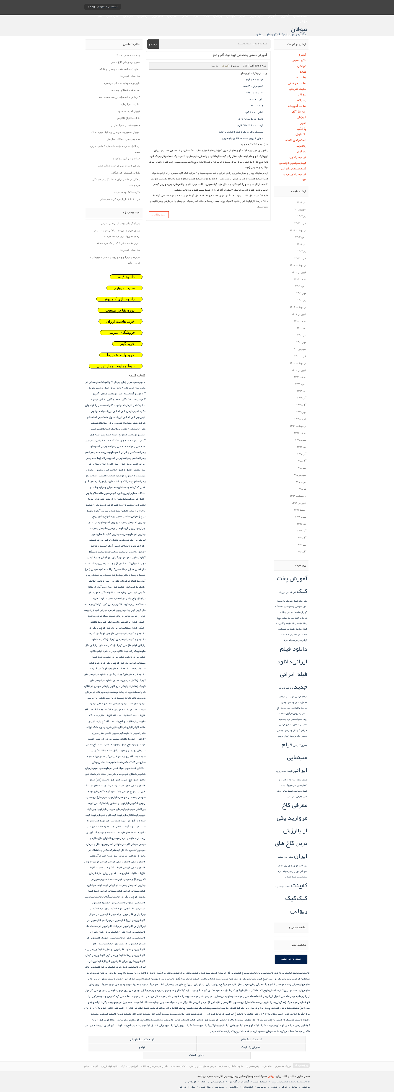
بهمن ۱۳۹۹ (300, 384)
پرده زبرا (265, 1008)
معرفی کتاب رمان (149, 984)
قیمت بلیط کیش (208, 973)
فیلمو (142, 1047)
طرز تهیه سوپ (109, 797)
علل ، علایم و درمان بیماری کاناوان (122, 838)
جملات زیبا (302, 623)
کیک (302, 899)
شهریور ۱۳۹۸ (299, 474)
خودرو (98, 616)
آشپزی (285, 16)
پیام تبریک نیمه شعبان (296, 877)
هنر (100, 16)
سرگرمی (172, 16)
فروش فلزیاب (122, 867)
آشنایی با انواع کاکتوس (128, 118)
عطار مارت (302, 725)
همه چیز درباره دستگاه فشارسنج (123, 139)
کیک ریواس (236, 1025)
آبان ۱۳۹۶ (301, 551)
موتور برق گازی (149, 990)
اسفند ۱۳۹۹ (300, 377)
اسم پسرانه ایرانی (126, 458)
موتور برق (288, 857)
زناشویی (142, 16)
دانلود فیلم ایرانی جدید (292, 675)
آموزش (272, 16)
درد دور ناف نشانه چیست (131, 698)
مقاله (206, 16)
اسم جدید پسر (108, 434)
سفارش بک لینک (251, 1047)
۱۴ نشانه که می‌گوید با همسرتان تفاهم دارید (277, 1031)
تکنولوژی (157, 16)
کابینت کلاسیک (294, 1019)
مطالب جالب (299, 77)
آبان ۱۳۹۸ (301, 460)
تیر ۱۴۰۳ (301, 216)
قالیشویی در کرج (115, 955)
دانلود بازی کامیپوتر (119, 299)
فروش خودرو (99, 861)
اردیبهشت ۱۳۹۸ (298, 495)
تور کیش (117, 557)
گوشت (118, 1025)
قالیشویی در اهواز (99, 914)
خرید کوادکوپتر (99, 604)
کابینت (299, 886)
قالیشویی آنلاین (111, 896)
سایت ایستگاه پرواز (134, 756)
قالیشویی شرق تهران (133, 961)
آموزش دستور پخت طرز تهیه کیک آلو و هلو (240, 55)
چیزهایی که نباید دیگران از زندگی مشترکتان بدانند (205, 1014)
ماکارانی (109, 973)
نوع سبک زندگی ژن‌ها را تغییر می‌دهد (276, 1002)
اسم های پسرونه (110, 452)
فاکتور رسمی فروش (119, 861)
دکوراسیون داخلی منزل (111, 733)
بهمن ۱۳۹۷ (300, 516)
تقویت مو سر (293, 612)
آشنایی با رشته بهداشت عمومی (117, 393)
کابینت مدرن (124, 1014)
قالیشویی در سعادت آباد (99, 926)
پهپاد (214, 1008)
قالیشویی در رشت (123, 926)
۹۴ (304, 180)
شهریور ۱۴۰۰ (299, 349)
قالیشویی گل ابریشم (229, 973)
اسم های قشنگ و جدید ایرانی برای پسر (107, 440)
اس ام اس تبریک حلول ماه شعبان (116, 417)
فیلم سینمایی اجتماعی (292, 163)
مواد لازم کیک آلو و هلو (183, 990)
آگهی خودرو (119, 399)
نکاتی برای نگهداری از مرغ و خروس (212, 1002)
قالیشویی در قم (102, 943)
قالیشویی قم (108, 967)
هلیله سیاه (283, 871)
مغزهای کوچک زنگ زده (235, 990)
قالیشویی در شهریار (112, 937)
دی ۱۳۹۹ (301, 391)
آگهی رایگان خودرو (101, 399)
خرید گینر (127, 344)
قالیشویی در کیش (96, 955)
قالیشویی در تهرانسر (113, 920)
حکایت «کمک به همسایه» (290, 629)
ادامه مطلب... (158, 214)
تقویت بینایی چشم (298, 607)
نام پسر (209, 996)
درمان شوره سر (293, 697)
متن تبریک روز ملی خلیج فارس (272, 978)
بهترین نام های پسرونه (132, 534)
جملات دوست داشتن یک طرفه (128, 575)
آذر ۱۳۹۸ (301, 454)
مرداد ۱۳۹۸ (300, 482)
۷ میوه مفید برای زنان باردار (125, 125)
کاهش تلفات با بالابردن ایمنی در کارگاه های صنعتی (223, 1019)
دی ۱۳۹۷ (301, 523)
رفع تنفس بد (252, 1066)
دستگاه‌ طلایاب (129, 715)
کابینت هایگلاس (107, 1014)
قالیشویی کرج (249, 973)
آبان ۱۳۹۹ (301, 405)
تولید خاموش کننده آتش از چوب (127, 563)
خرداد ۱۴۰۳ (300, 223)
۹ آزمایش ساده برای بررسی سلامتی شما (119, 97)
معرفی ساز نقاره (294, 797)
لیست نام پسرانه (123, 973)
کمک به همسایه (282, 887)
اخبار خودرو (132, 411)
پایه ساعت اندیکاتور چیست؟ (125, 90)
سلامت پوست (113, 762)
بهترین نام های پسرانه (102, 528)
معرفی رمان (256, 984)
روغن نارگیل (292, 714)
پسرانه (301, 100)
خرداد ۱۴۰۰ (300, 356)
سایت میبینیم (124, 288)
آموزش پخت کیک (135, 399)
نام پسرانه (198, 996)
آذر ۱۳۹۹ (301, 397)
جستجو (153, 44)
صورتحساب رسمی (120, 785)
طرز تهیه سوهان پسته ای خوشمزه (122, 83)
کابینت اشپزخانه (141, 1014)
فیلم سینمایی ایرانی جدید (108, 891)
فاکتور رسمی (138, 861)
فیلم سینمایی (298, 157)
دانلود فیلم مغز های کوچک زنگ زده (110, 668)
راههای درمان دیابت (290, 708)
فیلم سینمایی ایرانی (293, 169)
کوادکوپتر (145, 1019)
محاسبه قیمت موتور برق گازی (191, 978)
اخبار (242, 16)
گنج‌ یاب (127, 1025)
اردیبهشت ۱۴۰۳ (298, 230)
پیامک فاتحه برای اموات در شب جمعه (164, 1008)
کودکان (230, 16)
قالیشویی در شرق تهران (132, 932)
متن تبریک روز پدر (244, 978)
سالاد (109, 750)
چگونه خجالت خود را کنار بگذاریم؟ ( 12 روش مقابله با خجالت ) (270, 1014)
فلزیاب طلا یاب (137, 873)
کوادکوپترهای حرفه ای (297, 1025)
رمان (139, 750)
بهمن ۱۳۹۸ (300, 439)
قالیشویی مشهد (301, 973)
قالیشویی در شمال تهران (104, 932)
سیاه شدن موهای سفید (289, 719)
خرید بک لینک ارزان (142, 1039)
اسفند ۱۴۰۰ (300, 321)
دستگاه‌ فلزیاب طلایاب (109, 715)
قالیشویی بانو (126, 908)
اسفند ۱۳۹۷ (300, 509)
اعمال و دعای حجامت (121, 469)
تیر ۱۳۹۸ (301, 488)
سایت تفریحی (297, 89)
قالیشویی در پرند (94, 949)
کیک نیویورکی (183, 1025)
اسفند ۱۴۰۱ (300, 279)
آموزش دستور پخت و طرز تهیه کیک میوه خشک (115, 132)
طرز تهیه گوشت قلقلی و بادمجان (121, 826)
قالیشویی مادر (92, 967)
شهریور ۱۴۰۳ (299, 209)
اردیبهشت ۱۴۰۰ (298, 363)
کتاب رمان (174, 1019)
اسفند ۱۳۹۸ (300, 433)
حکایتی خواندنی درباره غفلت (293, 635)
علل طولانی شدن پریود (113, 844)
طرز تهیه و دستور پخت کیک (114, 803)
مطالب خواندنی (297, 83)
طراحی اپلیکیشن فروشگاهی (125, 172)
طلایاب (99, 826)
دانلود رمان (117, 651)
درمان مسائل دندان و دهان (112, 703)
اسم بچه (122, 434)
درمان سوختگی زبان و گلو (101, 698)
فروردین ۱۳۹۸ (299, 502)
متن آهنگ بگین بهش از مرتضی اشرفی (120, 223)
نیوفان (302, 95)
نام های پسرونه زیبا (225, 996)
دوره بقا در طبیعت (120, 310)
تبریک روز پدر (137, 540)
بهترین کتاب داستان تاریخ (105, 534)
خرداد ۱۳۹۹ (300, 418)
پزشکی (217, 16)
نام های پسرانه (244, 996)
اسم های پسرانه (136, 446)
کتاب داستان (188, 1019)
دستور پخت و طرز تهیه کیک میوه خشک (115, 709)
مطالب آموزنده (297, 106)
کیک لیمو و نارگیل (219, 1025)
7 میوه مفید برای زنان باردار (129, 382)
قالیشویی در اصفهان (122, 914)
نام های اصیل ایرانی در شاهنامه (271, 996)
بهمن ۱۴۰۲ (300, 237)
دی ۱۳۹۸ (301, 446)
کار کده (255, 1019)
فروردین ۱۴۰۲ (299, 272)
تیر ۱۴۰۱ (301, 300)
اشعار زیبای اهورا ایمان (113, 464)
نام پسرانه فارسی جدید (158, 996)
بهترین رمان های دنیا (127, 528)
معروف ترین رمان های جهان (124, 984)
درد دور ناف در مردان (97, 692)
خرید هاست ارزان (120, 321)
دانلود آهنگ (196, 1055)
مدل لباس (112, 16)
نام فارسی (295, 996)
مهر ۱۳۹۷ (301, 544)
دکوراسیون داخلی (135, 733)
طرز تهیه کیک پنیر (120, 820)
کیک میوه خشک (200, 1025)
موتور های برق (291, 866)
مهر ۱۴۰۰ (301, 342)
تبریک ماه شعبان (284, 601)
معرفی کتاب (165, 984)
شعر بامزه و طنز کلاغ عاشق (125, 62)
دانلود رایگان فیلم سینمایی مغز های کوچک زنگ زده (116, 633)
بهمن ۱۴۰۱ (300, 286)
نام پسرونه (138, 996)
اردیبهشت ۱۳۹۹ (298, 426)
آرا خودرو (140, 393)
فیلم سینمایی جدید (294, 174)
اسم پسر (96, 452)
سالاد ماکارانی (98, 750)
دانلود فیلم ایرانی (109, 1066)
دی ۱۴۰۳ (301, 202)
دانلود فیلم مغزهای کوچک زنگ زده (126, 674)
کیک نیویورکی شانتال (162, 1025)
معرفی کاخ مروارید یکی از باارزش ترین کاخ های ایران (291, 831)
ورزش (304, 21)
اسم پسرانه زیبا (106, 458)
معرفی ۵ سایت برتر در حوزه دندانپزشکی (119, 165)
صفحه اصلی (300, 16)
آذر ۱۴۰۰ (301, 335)
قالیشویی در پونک (135, 955)
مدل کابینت (114, 978)
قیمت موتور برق (284, 771)
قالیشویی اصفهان (135, 902)
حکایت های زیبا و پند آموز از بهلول (106, 587)
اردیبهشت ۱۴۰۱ (298, 307)
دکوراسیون (256, 16)
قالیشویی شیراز (112, 961)
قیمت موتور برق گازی (297, 780)
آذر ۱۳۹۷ (301, 530)
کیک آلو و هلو (251, 1025)
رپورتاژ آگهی (298, 112)
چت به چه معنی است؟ (128, 55)
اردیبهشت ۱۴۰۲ (298, 265)
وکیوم (295, 1008)
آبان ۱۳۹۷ (301, 537)
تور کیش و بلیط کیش (99, 557)
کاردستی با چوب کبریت (272, 1019)
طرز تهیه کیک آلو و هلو (114, 815)
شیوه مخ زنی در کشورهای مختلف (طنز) (117, 779)
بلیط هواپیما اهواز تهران (116, 366)
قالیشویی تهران (110, 908)
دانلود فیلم (126, 277)
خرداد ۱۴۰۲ (300, 258)
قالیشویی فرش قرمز (127, 967)
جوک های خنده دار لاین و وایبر (113, 581)
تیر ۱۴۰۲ (301, 251)
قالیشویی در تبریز (135, 920)
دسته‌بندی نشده (295, 140)
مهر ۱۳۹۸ (301, 467)
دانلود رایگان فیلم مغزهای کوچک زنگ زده (122, 639)
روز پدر (132, 750)
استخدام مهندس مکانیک (124, 428)
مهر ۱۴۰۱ (301, 293)
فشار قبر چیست (105, 867)
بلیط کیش (114, 510)
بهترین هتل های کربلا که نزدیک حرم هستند (118, 243)
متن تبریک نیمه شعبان (220, 978)
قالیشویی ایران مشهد (114, 902)
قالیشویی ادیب (93, 896)
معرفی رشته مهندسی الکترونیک (281, 984)
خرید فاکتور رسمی (118, 604)
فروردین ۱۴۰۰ (299, 370)
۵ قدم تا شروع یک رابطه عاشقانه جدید (230, 1031)
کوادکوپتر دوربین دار (127, 1019)
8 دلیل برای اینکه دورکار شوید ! (105, 387)
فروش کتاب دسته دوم (129, 111)
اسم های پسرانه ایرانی (114, 446)
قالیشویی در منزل (114, 949)
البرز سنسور (102, 469)
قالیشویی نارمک (283, 973)
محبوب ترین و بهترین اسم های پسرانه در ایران (148, 978)
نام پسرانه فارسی (182, 996)
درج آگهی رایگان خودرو (107, 686)
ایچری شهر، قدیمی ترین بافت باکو (111, 493)
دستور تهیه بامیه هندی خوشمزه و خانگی (119, 69)
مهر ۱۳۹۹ (301, 412)
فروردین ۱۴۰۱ (299, 314)
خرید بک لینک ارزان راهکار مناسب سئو (120, 199)
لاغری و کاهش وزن (144, 973)
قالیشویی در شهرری (134, 937)
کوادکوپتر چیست (274, 1025)
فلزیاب (91, 867)
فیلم (105, 885)
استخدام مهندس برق (120, 423)
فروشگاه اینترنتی (121, 332)
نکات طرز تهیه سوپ (244, 1002)
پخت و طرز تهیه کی (281, 1008)
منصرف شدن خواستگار (209, 990)
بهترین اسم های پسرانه (132, 522)
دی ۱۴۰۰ (301, 328)
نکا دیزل (187, 1002)
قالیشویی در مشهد (135, 949)
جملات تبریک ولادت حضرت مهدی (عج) (106, 569)
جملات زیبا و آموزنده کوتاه (126, 158)
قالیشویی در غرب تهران (124, 943)
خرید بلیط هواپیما (121, 355)
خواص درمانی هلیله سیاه (295, 640)
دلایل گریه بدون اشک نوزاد (101, 727)
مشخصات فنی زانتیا (130, 76)
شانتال (133, 774)
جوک (195, 16)
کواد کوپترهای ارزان (103, 1019)
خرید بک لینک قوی (251, 1039)
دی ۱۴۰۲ (301, 244)
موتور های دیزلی (114, 990)
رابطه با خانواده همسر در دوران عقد (116, 739)
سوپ (127, 768)
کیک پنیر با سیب (141, 1025)
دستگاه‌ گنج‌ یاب (105, 721)
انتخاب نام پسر (106, 475)
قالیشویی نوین (265, 973)
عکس (185, 16)
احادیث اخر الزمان (130, 104)
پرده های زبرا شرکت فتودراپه (242, 1008)
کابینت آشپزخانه (159, 1014)
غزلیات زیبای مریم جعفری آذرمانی (108, 855)
